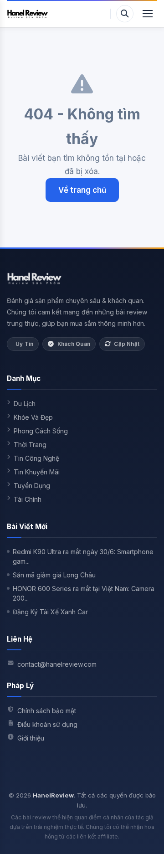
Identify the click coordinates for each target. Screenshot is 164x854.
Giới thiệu (30, 738)
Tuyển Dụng (32, 485)
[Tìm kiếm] (124, 13)
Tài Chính (27, 499)
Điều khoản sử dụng (47, 724)
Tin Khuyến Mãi (37, 472)
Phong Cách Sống (41, 431)
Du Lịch (25, 403)
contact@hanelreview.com (57, 664)
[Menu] (147, 13)
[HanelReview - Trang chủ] (27, 13)
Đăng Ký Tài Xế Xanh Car (50, 612)
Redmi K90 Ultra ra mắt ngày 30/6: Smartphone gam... (83, 556)
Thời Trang (30, 444)
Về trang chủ (82, 190)
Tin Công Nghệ (36, 458)
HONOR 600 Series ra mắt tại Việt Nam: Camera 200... (83, 593)
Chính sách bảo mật (46, 711)
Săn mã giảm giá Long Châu (54, 575)
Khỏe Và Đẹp (33, 417)
